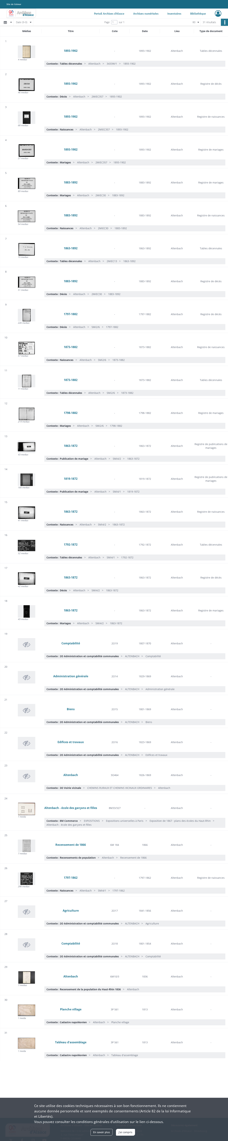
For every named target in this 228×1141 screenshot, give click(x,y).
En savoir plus (101, 1132)
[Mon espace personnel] (218, 14)
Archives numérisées (146, 13)
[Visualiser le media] (26, 52)
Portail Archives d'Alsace (109, 13)
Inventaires (174, 13)
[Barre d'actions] (224, 22)
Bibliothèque (198, 13)
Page (107, 22)
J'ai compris (125, 1132)
